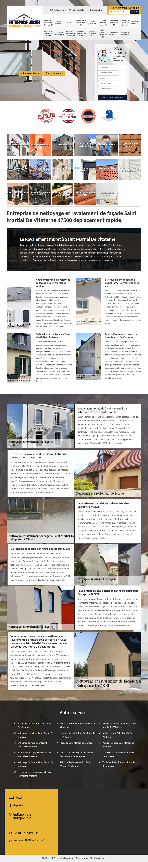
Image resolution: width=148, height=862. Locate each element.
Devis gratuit (82, 858)
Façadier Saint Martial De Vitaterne (77, 743)
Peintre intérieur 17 (59, 23)
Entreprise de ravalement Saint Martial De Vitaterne (32, 745)
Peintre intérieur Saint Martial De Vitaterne (118, 745)
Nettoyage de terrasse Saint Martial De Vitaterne (119, 755)
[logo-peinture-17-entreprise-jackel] (24, 20)
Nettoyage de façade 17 (135, 23)
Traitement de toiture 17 (59, 34)
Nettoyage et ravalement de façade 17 (48, 23)
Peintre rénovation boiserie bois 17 (103, 33)
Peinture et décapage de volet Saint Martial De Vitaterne (34, 755)
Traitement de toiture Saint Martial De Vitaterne (119, 764)
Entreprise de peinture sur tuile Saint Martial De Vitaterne (35, 774)
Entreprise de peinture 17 (125, 34)
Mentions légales (98, 858)
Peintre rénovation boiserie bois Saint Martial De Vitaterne (120, 726)
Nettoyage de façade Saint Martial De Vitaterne (35, 764)
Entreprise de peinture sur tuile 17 (125, 23)
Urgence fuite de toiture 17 (103, 23)
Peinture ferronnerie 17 (92, 34)
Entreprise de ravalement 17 (81, 23)
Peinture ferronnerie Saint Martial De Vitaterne (77, 726)
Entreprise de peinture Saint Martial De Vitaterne (35, 726)
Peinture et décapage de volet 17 (81, 34)
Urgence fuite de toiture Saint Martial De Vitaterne (78, 735)
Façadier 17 (70, 23)
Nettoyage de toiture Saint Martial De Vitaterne (35, 735)
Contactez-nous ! (54, 73)
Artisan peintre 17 (92, 23)
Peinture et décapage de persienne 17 (70, 34)
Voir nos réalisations (30, 73)
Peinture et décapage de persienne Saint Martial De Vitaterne (76, 755)
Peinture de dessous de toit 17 (48, 34)
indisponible (59, 10)
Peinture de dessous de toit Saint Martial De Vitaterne (75, 764)
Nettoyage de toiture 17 (114, 34)
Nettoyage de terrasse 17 (114, 23)
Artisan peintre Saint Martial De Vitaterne (117, 735)
